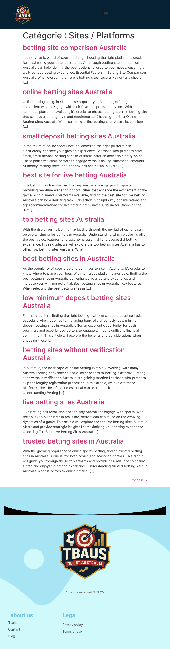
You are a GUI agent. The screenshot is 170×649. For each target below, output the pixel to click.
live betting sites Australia (63, 402)
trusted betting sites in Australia (73, 441)
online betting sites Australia (68, 92)
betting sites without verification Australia (74, 354)
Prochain (138, 480)
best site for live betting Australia (75, 175)
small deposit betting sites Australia (79, 136)
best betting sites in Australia (69, 258)
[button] (105, 13)
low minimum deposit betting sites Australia (77, 302)
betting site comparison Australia (75, 48)
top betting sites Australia (63, 219)
